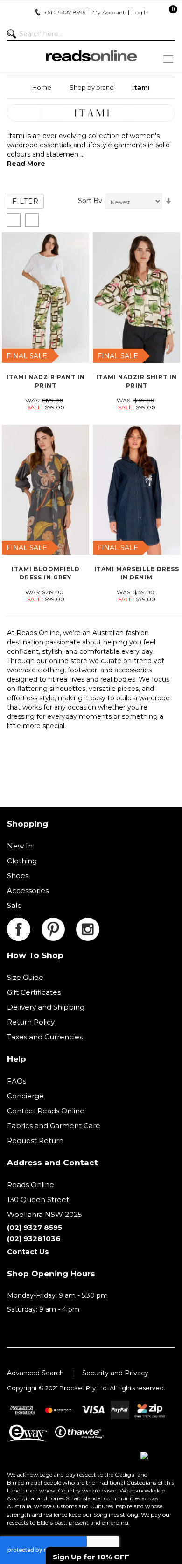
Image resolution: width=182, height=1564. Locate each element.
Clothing (22, 860)
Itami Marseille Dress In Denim (136, 573)
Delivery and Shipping (45, 1007)
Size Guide (25, 977)
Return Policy (31, 1022)
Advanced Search (35, 1373)
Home (41, 87)
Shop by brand (92, 87)
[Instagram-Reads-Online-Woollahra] (87, 923)
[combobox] (91, 34)
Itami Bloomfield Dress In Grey (46, 573)
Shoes (17, 875)
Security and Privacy (115, 1373)
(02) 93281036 (34, 1238)
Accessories (28, 890)
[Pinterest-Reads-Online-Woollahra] (59, 923)
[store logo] (91, 55)
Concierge (25, 1095)
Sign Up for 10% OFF (91, 1556)
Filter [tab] (25, 201)
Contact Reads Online (45, 1110)
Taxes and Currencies (45, 1036)
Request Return (35, 1140)
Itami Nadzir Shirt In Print (136, 381)
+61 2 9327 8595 (64, 12)
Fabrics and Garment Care (53, 1125)
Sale (14, 905)
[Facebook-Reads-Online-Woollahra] (24, 923)
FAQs (16, 1081)
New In (20, 845)
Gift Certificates (34, 992)
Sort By (90, 201)
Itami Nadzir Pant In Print (46, 381)
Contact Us (28, 1251)
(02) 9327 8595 (34, 1227)
